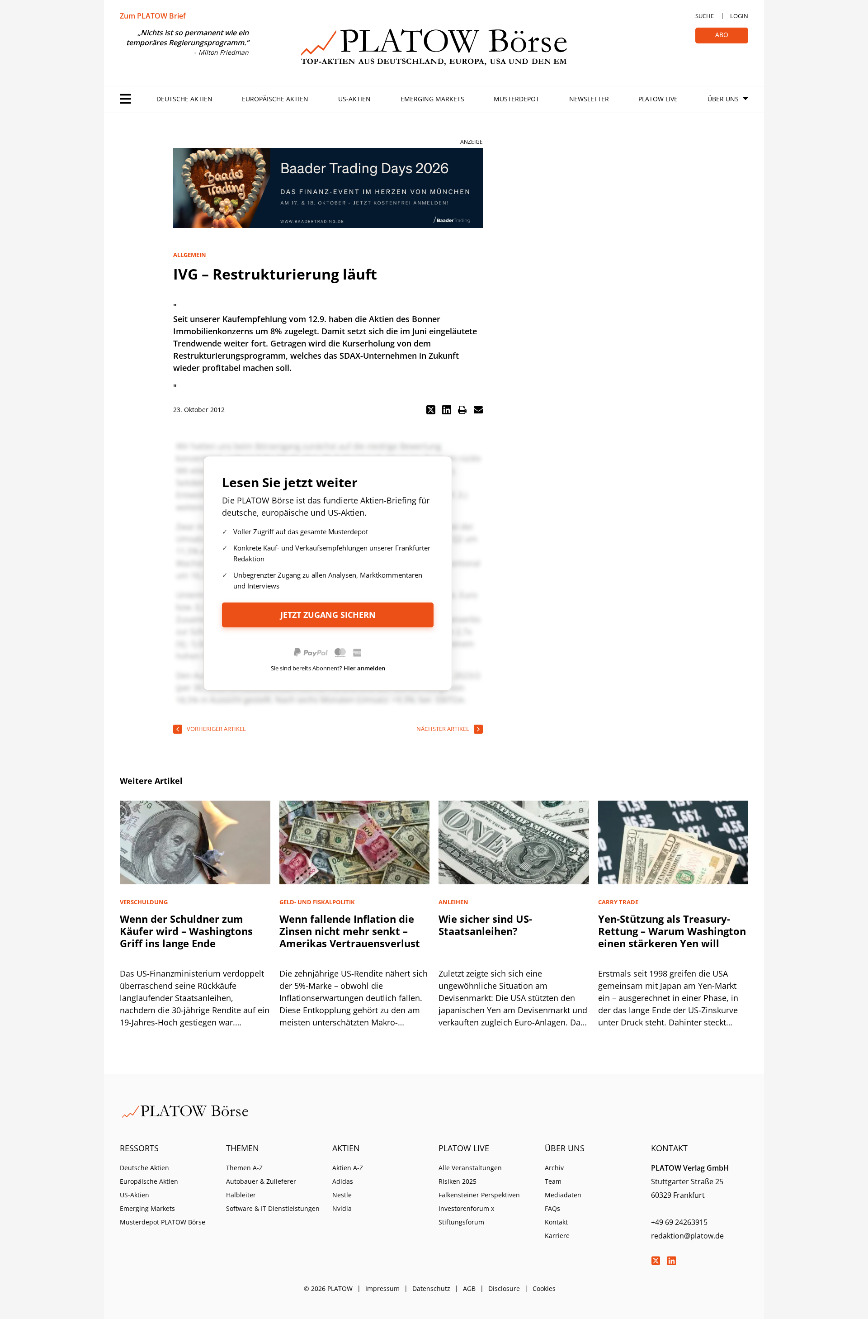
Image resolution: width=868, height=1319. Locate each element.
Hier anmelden (364, 668)
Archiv (554, 1167)
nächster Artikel (442, 729)
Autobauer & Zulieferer (261, 1181)
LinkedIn (671, 1260)
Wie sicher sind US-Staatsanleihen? (485, 925)
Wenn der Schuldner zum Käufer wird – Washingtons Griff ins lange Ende (186, 931)
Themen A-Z (244, 1167)
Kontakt (556, 1222)
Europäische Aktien (275, 99)
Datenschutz (431, 1288)
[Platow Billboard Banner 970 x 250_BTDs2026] (328, 188)
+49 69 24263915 (679, 1222)
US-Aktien (354, 99)
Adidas (342, 1181)
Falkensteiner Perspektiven (479, 1195)
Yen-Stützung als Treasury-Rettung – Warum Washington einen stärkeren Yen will (672, 931)
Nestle (342, 1195)
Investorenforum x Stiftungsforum (466, 1215)
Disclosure (504, 1288)
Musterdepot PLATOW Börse (162, 1222)
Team (553, 1181)
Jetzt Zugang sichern (328, 614)
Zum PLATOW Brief (153, 16)
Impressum (382, 1288)
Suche (704, 16)
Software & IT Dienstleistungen (273, 1208)
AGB (469, 1288)
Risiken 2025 (457, 1181)
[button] (430, 409)
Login (739, 16)
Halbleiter (241, 1195)
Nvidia (342, 1208)
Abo (721, 34)
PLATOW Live (658, 99)
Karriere (557, 1235)
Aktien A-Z (347, 1167)
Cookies (544, 1288)
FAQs (552, 1208)
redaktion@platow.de (687, 1236)
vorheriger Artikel (216, 729)
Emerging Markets (432, 99)
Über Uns (723, 99)
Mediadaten (563, 1195)
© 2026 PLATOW (328, 1288)
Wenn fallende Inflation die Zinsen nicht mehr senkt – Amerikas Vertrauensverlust (349, 931)
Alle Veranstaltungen (470, 1167)
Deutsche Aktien (184, 99)
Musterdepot (516, 99)
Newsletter (589, 99)
